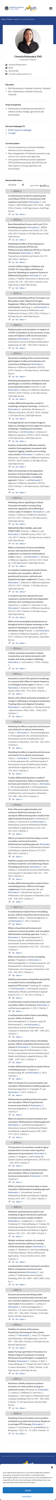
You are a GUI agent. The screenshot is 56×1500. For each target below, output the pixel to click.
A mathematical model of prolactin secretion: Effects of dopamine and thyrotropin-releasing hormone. (29, 1269)
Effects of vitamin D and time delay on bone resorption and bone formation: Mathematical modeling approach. (28, 841)
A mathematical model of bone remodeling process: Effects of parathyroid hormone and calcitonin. (28, 914)
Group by (12, 184)
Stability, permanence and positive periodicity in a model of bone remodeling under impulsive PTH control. (29, 982)
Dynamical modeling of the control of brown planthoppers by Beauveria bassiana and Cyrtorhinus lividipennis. (28, 361)
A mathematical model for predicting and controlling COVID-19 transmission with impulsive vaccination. (27, 199)
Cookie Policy (27, 1496)
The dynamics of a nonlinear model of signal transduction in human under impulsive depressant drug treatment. (28, 1150)
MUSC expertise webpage (19, 130)
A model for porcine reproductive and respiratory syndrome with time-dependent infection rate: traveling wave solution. (28, 598)
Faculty (16, 19)
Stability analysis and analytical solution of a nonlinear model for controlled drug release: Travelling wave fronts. (28, 863)
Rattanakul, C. (35, 202)
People (9, 19)
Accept (28, 1490)
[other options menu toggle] (23, 184)
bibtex (22, 214)
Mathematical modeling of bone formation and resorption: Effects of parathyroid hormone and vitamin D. (27, 1102)
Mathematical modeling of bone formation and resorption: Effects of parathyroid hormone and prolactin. (27, 1173)
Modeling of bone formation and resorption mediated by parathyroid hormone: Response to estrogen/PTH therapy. (29, 1421)
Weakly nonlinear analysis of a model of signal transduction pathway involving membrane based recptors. (26, 1243)
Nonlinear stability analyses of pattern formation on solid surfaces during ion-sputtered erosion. (26, 1386)
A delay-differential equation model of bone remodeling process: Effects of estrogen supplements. (28, 886)
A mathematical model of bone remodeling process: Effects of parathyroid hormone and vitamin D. (28, 1044)
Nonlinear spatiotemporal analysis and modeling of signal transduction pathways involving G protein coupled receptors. (27, 1214)
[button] (52, 1467)
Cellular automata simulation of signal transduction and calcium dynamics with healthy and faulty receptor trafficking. (27, 656)
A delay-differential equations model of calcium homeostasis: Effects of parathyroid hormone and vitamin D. (28, 780)
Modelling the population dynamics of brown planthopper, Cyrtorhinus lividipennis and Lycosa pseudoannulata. (29, 383)
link (17, 214)
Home (3, 19)
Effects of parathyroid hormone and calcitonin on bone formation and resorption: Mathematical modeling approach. (29, 931)
